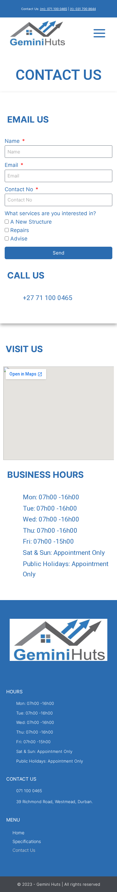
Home (18, 832)
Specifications (26, 841)
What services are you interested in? (50, 213)
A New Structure (31, 222)
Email (12, 165)
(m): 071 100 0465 (53, 9)
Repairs (19, 230)
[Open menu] (100, 33)
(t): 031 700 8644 (83, 9)
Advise (18, 238)
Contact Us (23, 850)
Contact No (20, 189)
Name (13, 141)
